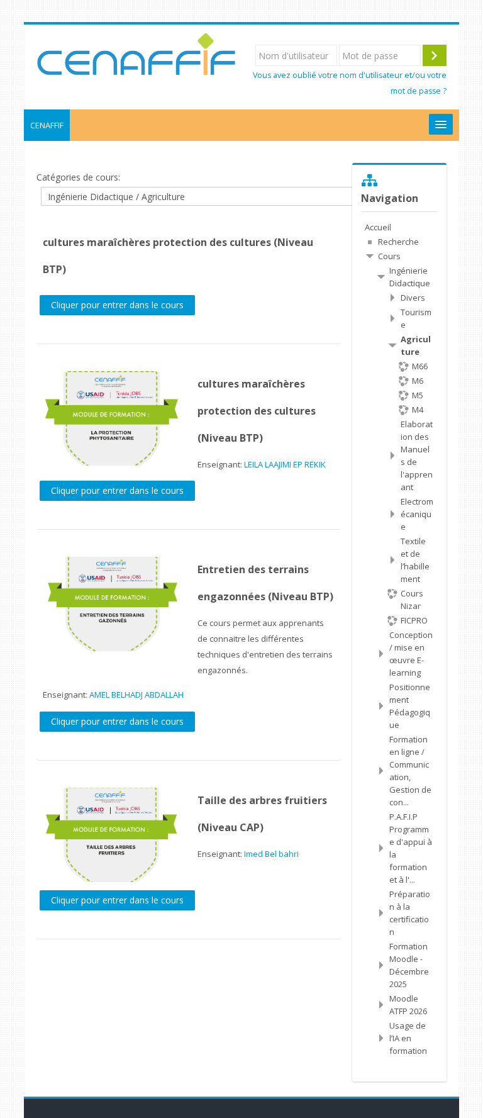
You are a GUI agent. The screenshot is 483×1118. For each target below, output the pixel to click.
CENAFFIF (47, 125)
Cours (389, 256)
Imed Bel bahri (271, 853)
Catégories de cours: (78, 177)
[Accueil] (136, 54)
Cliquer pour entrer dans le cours (117, 305)
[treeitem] (399, 227)
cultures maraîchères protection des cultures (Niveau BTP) (256, 411)
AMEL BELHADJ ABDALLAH (136, 694)
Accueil (378, 227)
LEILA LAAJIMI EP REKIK (285, 464)
